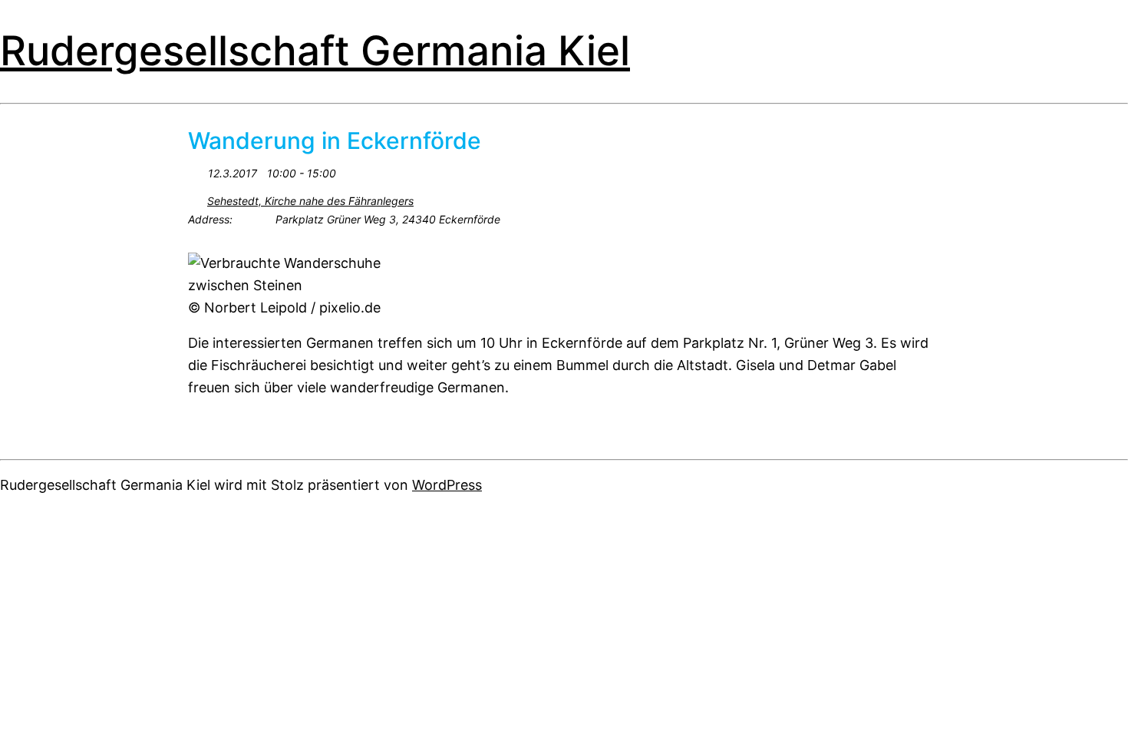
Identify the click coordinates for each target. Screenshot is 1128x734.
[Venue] (196, 197)
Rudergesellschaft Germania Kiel (315, 50)
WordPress (447, 485)
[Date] (196, 170)
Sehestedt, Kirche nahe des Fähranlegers (310, 200)
